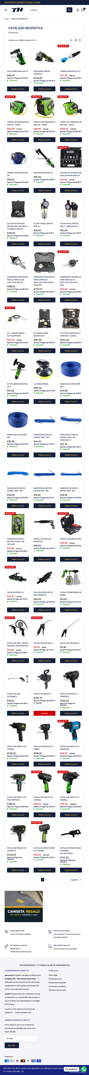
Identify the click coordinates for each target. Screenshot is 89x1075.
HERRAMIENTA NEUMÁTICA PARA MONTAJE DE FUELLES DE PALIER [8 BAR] (70, 281)
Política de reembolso (57, 986)
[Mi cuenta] (78, 10)
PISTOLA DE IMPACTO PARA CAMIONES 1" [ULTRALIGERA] (70, 850)
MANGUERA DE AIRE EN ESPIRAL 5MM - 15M (43, 489)
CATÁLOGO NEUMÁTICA (19, 19)
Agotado (44, 713)
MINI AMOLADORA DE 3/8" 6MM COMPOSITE (43, 593)
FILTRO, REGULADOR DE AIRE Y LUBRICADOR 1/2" (69, 224)
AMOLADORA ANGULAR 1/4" (18, 71)
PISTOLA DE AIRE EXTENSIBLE (13, 695)
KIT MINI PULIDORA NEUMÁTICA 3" (41, 334)
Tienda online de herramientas (54, 965)
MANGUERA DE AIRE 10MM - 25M (70, 385)
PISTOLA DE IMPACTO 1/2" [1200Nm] (43, 798)
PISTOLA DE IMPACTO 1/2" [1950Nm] (70, 798)
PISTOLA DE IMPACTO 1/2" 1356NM (43, 747)
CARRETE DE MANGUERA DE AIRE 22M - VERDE (71, 123)
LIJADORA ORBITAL (41, 384)
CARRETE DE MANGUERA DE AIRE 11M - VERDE (18, 123)
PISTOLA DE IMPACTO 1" (42, 694)
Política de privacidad (57, 982)
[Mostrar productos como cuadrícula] (76, 40)
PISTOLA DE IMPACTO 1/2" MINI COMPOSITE (17, 798)
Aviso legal (53, 975)
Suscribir (12, 1045)
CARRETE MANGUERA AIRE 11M (17, 174)
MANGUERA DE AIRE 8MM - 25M (17, 436)
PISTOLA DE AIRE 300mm (69, 643)
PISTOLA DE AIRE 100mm (43, 643)
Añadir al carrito (18, 89)
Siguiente (74, 880)
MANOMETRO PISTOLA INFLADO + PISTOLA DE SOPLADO (16, 541)
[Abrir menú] (6, 10)
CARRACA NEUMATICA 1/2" (70, 71)
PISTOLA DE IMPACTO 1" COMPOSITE (69, 695)
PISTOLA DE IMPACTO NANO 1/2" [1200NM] (44, 849)
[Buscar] (69, 9)
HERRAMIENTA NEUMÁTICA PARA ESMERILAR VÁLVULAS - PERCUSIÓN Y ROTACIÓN (44, 281)
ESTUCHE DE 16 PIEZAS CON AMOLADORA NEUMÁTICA (70, 174)
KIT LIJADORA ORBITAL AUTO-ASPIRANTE (16, 334)
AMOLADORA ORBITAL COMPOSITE (42, 72)
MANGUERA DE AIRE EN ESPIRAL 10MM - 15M (43, 436)
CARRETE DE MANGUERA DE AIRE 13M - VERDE (44, 123)
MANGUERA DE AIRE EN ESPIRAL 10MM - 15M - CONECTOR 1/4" (69, 437)
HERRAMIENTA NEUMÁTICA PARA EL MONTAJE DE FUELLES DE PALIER (17, 279)
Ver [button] (22, 1071)
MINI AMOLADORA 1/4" (15, 592)
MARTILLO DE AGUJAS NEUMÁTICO (42, 540)
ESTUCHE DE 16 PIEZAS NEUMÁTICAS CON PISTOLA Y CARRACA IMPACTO (17, 226)
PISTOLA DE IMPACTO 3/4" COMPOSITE (17, 849)
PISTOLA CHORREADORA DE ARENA (70, 593)
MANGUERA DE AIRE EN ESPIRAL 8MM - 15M (69, 489)
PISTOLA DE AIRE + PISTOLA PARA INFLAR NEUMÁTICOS (18, 644)
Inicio (7, 19)
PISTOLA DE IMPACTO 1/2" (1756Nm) (17, 747)
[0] (82, 9)
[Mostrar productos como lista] (80, 40)
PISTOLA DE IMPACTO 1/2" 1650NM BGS (70, 747)
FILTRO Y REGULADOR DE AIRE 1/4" (43, 224)
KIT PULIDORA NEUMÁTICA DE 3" (17, 385)
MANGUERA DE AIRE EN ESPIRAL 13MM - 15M (16, 489)
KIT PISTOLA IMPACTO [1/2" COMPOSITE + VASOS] (70, 334)
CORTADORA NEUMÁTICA (43, 173)
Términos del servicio (57, 990)
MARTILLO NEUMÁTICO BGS (70, 539)
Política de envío (55, 979)
